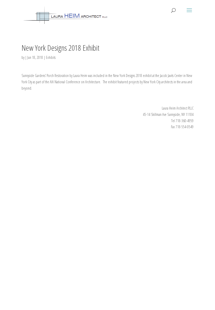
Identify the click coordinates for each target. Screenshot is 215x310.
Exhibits (51, 57)
